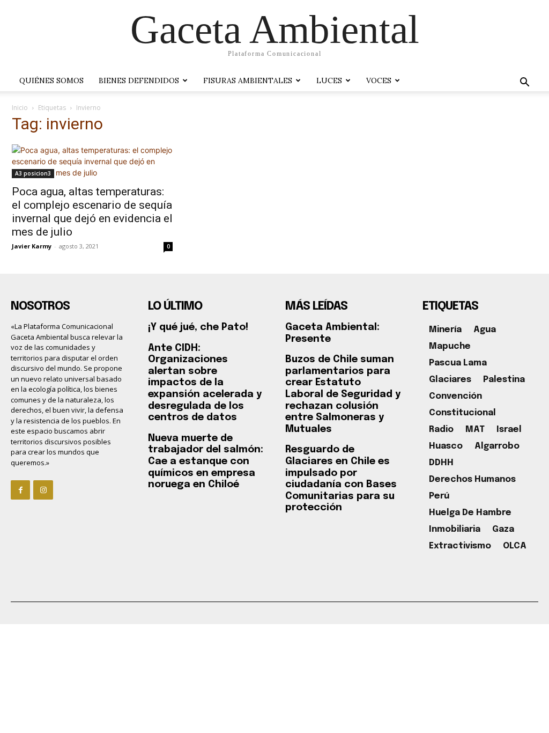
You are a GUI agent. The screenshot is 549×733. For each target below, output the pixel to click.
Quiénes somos (51, 80)
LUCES (329, 80)
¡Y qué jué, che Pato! (198, 327)
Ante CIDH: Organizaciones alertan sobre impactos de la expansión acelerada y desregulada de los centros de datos (205, 383)
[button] (524, 83)
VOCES (378, 80)
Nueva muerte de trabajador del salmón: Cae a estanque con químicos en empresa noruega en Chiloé (205, 461)
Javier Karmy (31, 246)
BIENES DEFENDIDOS (139, 80)
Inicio (20, 107)
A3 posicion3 (33, 173)
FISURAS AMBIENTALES (247, 80)
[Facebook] (20, 490)
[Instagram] (43, 490)
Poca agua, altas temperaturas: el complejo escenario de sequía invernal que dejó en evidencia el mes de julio (92, 211)
